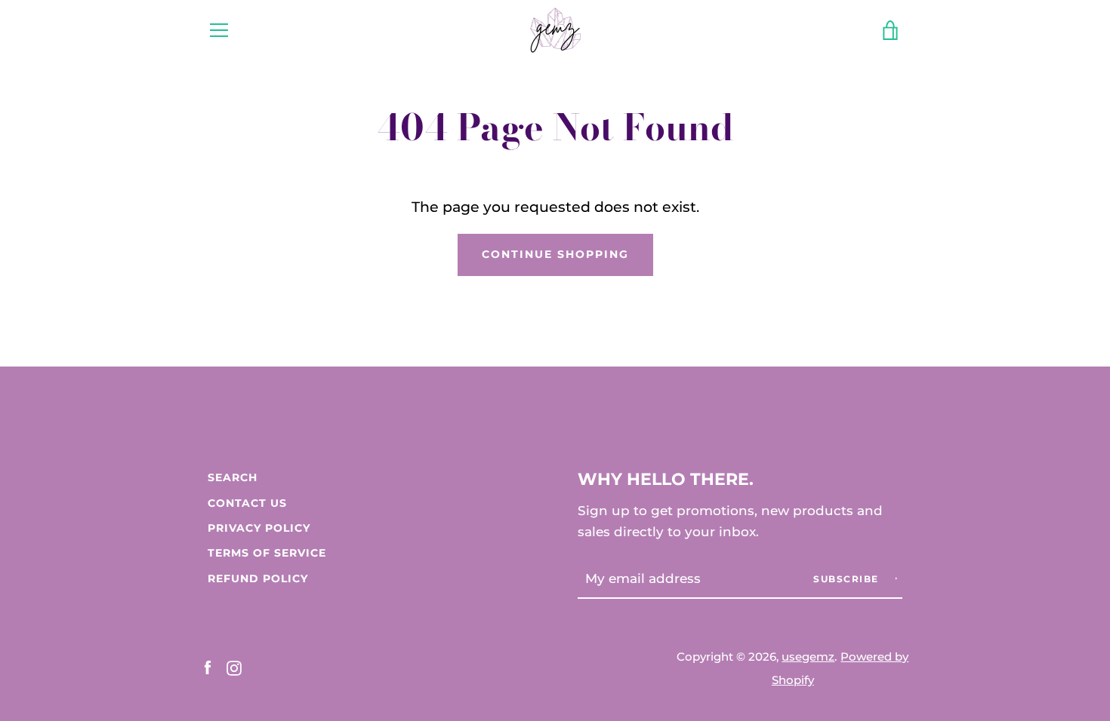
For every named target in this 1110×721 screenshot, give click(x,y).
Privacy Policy (259, 528)
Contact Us (247, 503)
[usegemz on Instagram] (234, 667)
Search (232, 477)
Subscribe (847, 578)
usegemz (808, 656)
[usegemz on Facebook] (207, 667)
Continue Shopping (555, 254)
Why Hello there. (666, 479)
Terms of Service (267, 553)
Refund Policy (258, 578)
